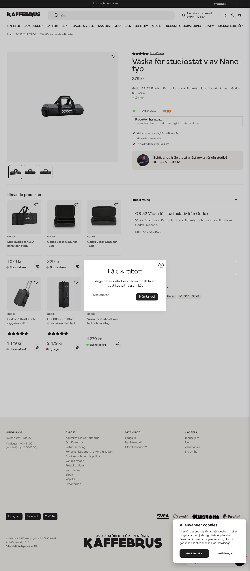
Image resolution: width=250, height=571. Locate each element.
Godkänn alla (194, 553)
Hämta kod (147, 296)
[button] (161, 265)
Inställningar (225, 553)
